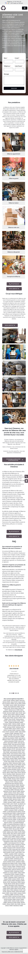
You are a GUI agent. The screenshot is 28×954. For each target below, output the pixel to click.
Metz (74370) (20, 780)
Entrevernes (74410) (20, 844)
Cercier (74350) (11, 880)
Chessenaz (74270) (7, 868)
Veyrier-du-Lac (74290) (14, 709)
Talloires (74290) (16, 724)
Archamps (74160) (18, 894)
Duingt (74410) (7, 846)
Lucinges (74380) (12, 802)
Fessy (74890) (11, 836)
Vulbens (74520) (15, 700)
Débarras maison (14, 203)
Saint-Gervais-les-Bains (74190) (14, 747)
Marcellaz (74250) (11, 797)
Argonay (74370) (21, 893)
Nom (6, 58)
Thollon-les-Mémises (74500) (16, 722)
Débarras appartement (13, 154)
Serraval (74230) (11, 730)
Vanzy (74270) (11, 714)
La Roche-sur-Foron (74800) (9, 817)
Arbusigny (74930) (7, 896)
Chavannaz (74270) (18, 871)
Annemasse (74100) (20, 897)
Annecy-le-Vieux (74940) (10, 899)
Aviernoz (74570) (11, 891)
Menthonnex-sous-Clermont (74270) (14, 783)
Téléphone (7, 66)
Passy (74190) (10, 764)
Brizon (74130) (6, 882)
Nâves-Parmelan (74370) (14, 769)
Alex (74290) (18, 904)
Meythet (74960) (13, 780)
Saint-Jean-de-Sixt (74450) (18, 744)
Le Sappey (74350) (12, 810)
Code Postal (19, 66)
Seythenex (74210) (20, 727)
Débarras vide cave (13, 227)
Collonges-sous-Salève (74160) (9, 863)
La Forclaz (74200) (11, 819)
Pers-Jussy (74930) (19, 761)
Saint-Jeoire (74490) (12, 742)
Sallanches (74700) (7, 734)
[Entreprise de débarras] (13, 265)
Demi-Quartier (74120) (8, 852)
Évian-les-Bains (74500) (19, 839)
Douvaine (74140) (11, 847)
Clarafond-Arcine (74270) (8, 864)
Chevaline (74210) (20, 866)
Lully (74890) (10, 800)
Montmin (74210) (8, 775)
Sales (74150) (16, 734)
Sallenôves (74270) (18, 733)
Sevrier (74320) (16, 728)
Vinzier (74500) (13, 705)
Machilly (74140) (17, 799)
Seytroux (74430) (11, 727)
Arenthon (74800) (9, 894)
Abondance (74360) (18, 905)
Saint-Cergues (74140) (16, 753)
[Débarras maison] (13, 191)
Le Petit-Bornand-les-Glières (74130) (16, 811)
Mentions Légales (13, 949)
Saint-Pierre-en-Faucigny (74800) (16, 736)
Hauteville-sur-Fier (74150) (10, 830)
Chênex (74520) (7, 869)
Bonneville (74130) (13, 885)
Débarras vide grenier (13, 252)
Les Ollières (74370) (17, 805)
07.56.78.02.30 (17, 1)
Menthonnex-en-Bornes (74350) (11, 785)
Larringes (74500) (11, 816)
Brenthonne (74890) (16, 882)
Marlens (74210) (12, 792)
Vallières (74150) (7, 716)
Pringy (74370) (6, 760)
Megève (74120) (17, 788)
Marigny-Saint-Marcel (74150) (11, 794)
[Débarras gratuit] (13, 166)
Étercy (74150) (17, 841)
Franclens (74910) (7, 835)
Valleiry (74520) (15, 716)
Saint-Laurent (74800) (16, 739)
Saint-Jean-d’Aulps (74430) (10, 745)
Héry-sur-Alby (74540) (17, 828)
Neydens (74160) (7, 767)
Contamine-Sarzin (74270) (14, 860)
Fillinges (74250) (16, 835)
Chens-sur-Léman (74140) (18, 868)
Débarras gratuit (13, 178)
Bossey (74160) (11, 883)
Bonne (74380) (10, 886)
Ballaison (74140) (18, 890)
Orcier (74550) (17, 764)
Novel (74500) (11, 766)
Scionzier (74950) (20, 730)
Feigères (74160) (20, 836)
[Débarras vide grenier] (13, 240)
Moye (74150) (17, 772)
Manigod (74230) (21, 797)
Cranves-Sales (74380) (19, 855)
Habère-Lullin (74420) (12, 832)
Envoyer (14, 88)
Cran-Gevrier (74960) (10, 857)
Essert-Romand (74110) (14, 843)
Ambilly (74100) (15, 900)
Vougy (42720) (21, 702)
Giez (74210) (14, 833)
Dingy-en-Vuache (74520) (9, 850)
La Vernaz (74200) (20, 816)
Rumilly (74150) (7, 756)
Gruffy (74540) (21, 832)
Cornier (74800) (19, 857)
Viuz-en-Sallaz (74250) (19, 703)
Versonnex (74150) (17, 711)
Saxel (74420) (22, 731)
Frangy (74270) (21, 833)
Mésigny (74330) (18, 781)
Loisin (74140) (13, 803)
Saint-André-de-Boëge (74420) (17, 755)
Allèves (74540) (10, 904)
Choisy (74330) (18, 864)
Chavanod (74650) (8, 871)
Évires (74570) (9, 839)
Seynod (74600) (8, 728)
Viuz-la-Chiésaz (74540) (8, 703)
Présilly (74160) (14, 760)
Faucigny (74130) (15, 838)
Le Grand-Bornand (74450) (9, 813)
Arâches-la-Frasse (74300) (18, 896)
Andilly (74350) (7, 900)
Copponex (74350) (8, 858)
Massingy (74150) (7, 791)
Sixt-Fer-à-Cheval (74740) (14, 725)
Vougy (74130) (14, 702)
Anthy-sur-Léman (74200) (8, 897)
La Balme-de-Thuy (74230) (17, 825)
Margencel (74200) (11, 796)
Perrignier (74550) (7, 763)
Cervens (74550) (16, 879)
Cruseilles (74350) (13, 854)
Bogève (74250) (18, 886)
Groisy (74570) (6, 833)
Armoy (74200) (13, 893)
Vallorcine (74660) (19, 714)
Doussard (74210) (20, 847)
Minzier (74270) (16, 778)
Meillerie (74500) (19, 786)
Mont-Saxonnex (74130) (13, 777)
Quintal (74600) (13, 758)
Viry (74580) (6, 705)
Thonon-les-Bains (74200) (14, 720)
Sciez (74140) (5, 731)
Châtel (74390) (21, 872)
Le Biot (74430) (15, 814)
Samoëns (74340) (9, 733)
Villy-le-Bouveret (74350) (14, 706)
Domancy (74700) (7, 849)
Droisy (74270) (15, 846)
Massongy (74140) (18, 789)
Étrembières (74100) (9, 841)
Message (6, 74)
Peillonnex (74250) (17, 763)
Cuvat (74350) (18, 852)
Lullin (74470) (17, 800)
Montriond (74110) (20, 774)
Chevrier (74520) (11, 866)
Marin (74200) (20, 792)
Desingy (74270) (20, 850)
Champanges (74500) (8, 875)
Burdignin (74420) (20, 880)
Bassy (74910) (10, 890)
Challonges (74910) (12, 877)
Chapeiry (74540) (19, 874)
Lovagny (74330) (20, 802)
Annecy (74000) (20, 899)
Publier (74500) (21, 758)
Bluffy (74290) (10, 888)
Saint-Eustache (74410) (15, 752)
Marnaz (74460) (16, 791)
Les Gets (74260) (17, 807)
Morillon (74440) (11, 774)
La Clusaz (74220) (11, 821)
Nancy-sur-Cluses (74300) (13, 771)
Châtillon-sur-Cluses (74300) (10, 872)
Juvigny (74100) (20, 827)
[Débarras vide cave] (13, 215)
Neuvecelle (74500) (16, 767)
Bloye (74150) (17, 888)
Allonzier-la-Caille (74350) (13, 902)
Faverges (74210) (7, 838)
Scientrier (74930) (13, 731)
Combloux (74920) (20, 861)
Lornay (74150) (6, 803)
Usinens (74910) (18, 717)
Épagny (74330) (10, 844)
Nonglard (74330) (19, 766)
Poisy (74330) (11, 761)
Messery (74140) (10, 781)
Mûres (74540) (10, 772)
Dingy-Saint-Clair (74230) (18, 849)
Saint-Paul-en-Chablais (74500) (10, 738)
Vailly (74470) (10, 717)
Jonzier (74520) (8, 828)
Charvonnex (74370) (9, 874)
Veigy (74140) (19, 713)
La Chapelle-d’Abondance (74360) (15, 824)
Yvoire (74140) (6, 700)
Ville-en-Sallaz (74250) (16, 708)
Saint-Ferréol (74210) (16, 750)
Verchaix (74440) (11, 713)
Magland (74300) (8, 799)
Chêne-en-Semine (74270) (18, 869)
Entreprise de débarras (13, 276)
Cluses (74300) (21, 863)
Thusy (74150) (11, 719)
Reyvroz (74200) (15, 756)
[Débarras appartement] (13, 142)
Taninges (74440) (7, 724)
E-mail (17, 58)
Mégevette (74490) (7, 788)
